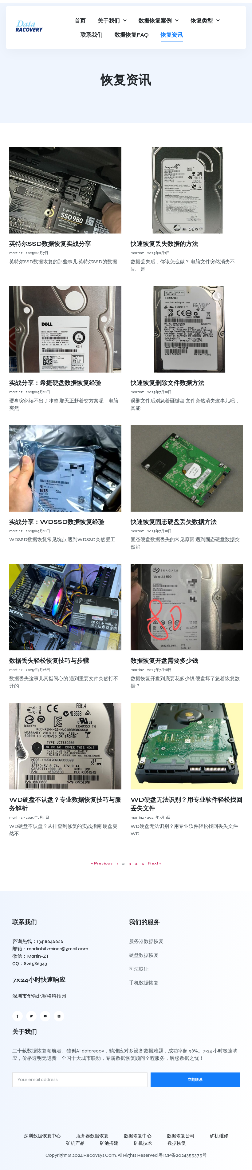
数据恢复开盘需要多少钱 (164, 661)
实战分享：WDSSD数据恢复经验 (56, 522)
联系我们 (92, 34)
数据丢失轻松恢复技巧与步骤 (49, 661)
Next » (154, 863)
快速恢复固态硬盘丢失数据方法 (174, 522)
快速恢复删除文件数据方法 (167, 383)
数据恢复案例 (155, 20)
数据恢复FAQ (132, 34)
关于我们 (109, 20)
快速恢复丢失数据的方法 (164, 244)
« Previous (101, 863)
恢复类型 (202, 20)
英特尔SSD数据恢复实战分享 (50, 244)
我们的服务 (144, 922)
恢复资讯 (172, 34)
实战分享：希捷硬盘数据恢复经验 (55, 383)
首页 (80, 20)
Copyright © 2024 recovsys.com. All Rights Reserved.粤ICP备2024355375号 (126, 1155)
